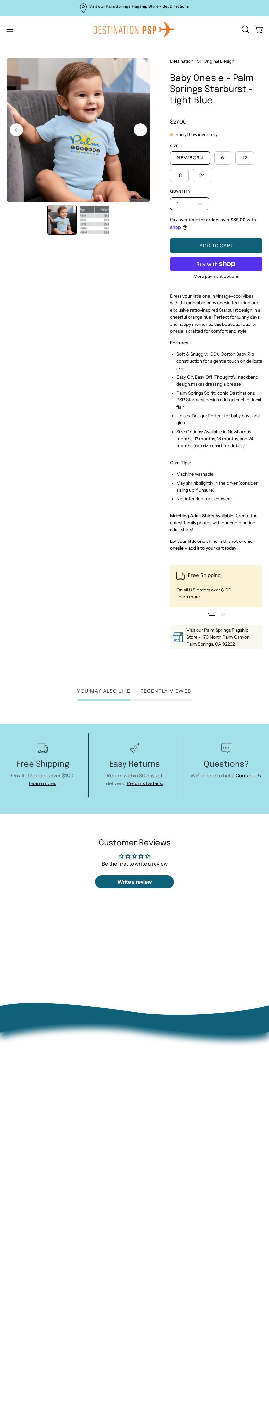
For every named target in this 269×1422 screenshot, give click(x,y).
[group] (134, 8)
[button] (244, 29)
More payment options (216, 276)
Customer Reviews (163, 1171)
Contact (150, 1109)
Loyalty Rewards (160, 1160)
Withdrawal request (164, 1129)
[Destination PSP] (134, 29)
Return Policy (156, 1119)
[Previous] (16, 129)
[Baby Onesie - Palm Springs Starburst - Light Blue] (62, 220)
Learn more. (188, 596)
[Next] (140, 129)
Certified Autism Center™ (171, 1181)
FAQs (147, 1150)
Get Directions (175, 6)
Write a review (134, 882)
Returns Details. (145, 783)
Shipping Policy (158, 1140)
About (148, 1098)
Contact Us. (249, 775)
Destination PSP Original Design (202, 61)
